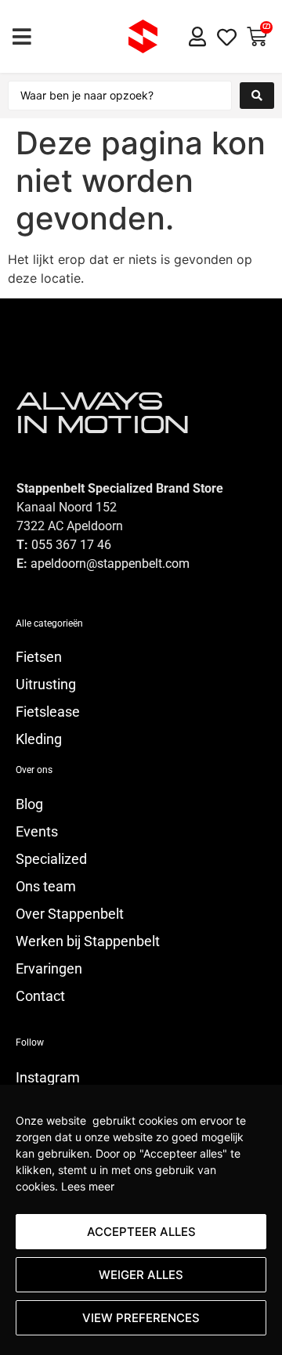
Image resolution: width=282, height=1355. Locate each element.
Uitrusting (46, 684)
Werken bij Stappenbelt (88, 941)
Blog (29, 804)
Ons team (46, 886)
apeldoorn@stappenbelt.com (110, 563)
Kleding (39, 739)
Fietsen (39, 657)
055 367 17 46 (71, 544)
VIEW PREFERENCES (141, 1317)
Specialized (51, 859)
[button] (21, 36)
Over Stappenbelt (70, 914)
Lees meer (87, 1186)
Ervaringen (49, 969)
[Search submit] (257, 95)
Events (37, 832)
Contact (40, 996)
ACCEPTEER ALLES (141, 1231)
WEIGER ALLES (141, 1274)
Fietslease (48, 712)
